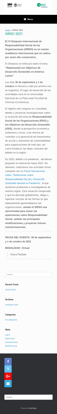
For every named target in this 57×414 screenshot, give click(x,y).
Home (7, 30)
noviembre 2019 (11, 305)
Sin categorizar (11, 320)
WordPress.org (11, 346)
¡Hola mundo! (10, 290)
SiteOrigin (33, 408)
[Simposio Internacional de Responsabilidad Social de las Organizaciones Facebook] (8, 361)
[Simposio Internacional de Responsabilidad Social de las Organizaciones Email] (8, 383)
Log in (7, 335)
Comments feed (11, 342)
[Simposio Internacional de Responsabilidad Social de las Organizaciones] (28, 5)
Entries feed (10, 339)
